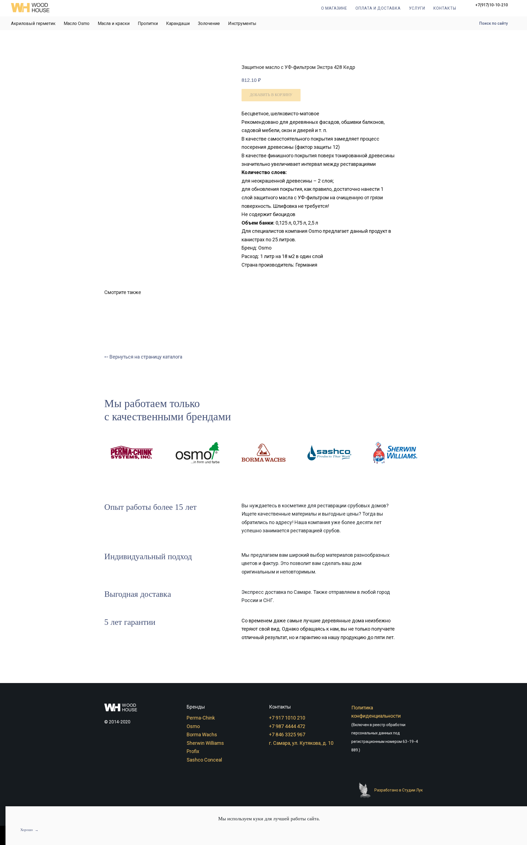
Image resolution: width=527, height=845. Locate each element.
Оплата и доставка (378, 8)
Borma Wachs (202, 734)
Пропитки (148, 23)
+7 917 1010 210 (287, 718)
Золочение (209, 23)
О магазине (334, 8)
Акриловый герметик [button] (33, 23)
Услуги (417, 8)
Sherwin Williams (205, 743)
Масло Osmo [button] (76, 23)
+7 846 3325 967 (287, 734)
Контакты (444, 8)
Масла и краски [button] (114, 23)
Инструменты (242, 23)
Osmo (193, 726)
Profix (193, 751)
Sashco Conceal (204, 760)
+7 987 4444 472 (287, 726)
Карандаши (178, 23)
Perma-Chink (201, 718)
